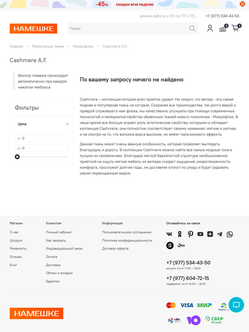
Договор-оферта (115, 248)
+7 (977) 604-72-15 (187, 278)
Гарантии (53, 281)
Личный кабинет (59, 232)
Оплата (51, 256)
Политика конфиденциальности (127, 240)
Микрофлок (83, 46)
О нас (14, 232)
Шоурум (16, 240)
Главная (16, 46)
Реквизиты (18, 248)
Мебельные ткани (48, 46)
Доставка (53, 265)
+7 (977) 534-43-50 (222, 15)
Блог (13, 265)
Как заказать (56, 240)
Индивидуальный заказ (64, 248)
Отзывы (16, 256)
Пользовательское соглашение (126, 232)
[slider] (17, 156)
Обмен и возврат (59, 273)
